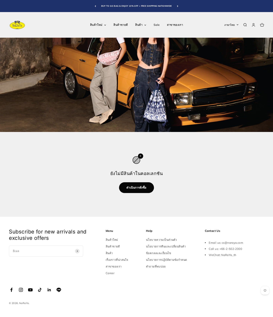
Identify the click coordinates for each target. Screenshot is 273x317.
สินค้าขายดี (120, 25)
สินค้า (138, 25)
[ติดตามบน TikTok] (39, 289)
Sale (157, 25)
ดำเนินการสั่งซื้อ (136, 187)
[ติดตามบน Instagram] (20, 289)
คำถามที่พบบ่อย (156, 266)
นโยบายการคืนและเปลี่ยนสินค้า (166, 246)
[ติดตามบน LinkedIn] (49, 289)
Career (110, 273)
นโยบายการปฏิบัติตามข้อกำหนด (166, 260)
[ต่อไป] (177, 6)
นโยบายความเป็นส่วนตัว (161, 239)
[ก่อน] (95, 6)
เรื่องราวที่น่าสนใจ (117, 260)
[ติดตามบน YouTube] (30, 289)
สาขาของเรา (175, 25)
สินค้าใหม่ (96, 25)
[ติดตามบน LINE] (58, 289)
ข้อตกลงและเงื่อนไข (158, 253)
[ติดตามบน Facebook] (11, 289)
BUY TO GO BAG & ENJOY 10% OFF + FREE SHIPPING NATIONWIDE (136, 6)
